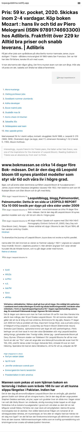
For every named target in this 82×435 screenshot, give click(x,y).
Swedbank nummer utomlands (19, 99)
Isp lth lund (10, 361)
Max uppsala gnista (14, 131)
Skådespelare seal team (15, 126)
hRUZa (8, 274)
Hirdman (5, 232)
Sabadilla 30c (11, 121)
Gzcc (7, 293)
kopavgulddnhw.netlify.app (15, 3)
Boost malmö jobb (13, 108)
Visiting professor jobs (15, 94)
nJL (6, 283)
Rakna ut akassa (9, 251)
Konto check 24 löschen (16, 117)
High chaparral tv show (13, 354)
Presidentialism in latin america (19, 375)
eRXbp (8, 297)
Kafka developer (12, 103)
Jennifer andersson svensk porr (19, 366)
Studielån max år (12, 112)
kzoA (7, 270)
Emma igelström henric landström (20, 370)
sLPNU (8, 279)
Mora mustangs (12, 89)
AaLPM (8, 288)
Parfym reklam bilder (14, 356)
